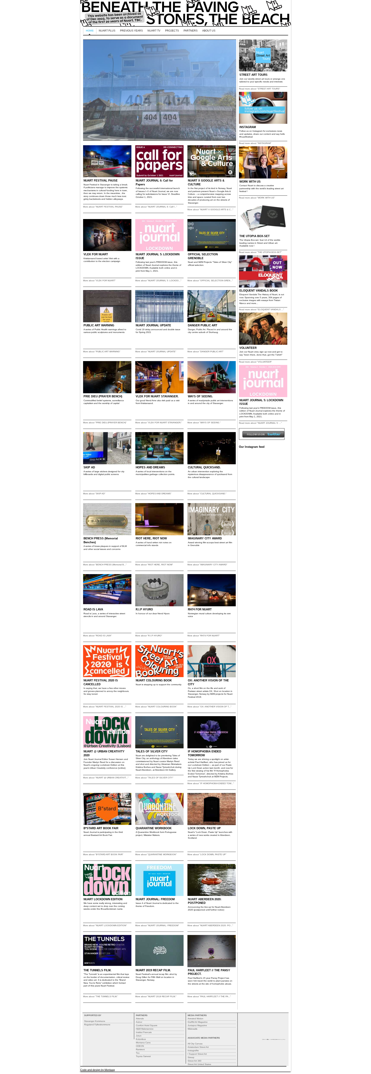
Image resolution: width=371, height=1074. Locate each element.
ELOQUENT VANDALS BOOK (258, 290)
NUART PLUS (107, 30)
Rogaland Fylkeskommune (97, 1024)
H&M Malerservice (145, 1029)
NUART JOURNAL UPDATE (153, 325)
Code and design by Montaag (97, 1069)
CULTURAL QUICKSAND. (204, 467)
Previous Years (131, 30)
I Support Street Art (197, 1054)
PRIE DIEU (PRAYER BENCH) (103, 396)
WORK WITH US (250, 181)
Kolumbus (141, 1039)
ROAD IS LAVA (93, 609)
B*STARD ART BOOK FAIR (101, 828)
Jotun (138, 1036)
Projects (172, 30)
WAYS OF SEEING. (200, 396)
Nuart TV (153, 30)
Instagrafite (193, 1050)
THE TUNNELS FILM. (97, 970)
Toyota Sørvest (143, 1056)
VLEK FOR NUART (96, 254)
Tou (138, 1053)
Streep (191, 1057)
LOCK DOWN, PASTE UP (204, 828)
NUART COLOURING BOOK (154, 680)
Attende (140, 1018)
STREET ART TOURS (253, 74)
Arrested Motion (195, 1018)
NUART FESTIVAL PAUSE (101, 180)
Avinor (139, 1022)
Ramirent (140, 1049)
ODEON (140, 1046)
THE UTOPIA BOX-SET (254, 236)
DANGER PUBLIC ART (202, 325)
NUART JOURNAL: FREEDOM (155, 899)
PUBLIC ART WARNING (99, 325)
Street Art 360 (194, 1061)
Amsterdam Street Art (198, 1047)
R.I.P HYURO (144, 609)
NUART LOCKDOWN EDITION (103, 899)
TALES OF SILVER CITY (152, 751)
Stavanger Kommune (94, 1021)
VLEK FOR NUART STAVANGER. (157, 396)
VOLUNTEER (248, 347)
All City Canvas (195, 1043)
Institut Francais (144, 1032)
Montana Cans (143, 1042)
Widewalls (192, 1029)
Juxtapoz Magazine (197, 1025)
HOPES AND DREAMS (150, 467)
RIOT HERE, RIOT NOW (151, 538)
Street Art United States (199, 1064)
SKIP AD (89, 467)
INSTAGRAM (247, 127)
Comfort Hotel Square (146, 1025)
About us (208, 30)
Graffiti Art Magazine (198, 1022)
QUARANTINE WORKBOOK (154, 828)
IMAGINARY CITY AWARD (205, 538)
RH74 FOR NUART (200, 609)
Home (90, 30)
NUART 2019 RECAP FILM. (153, 970)
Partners (191, 30)
